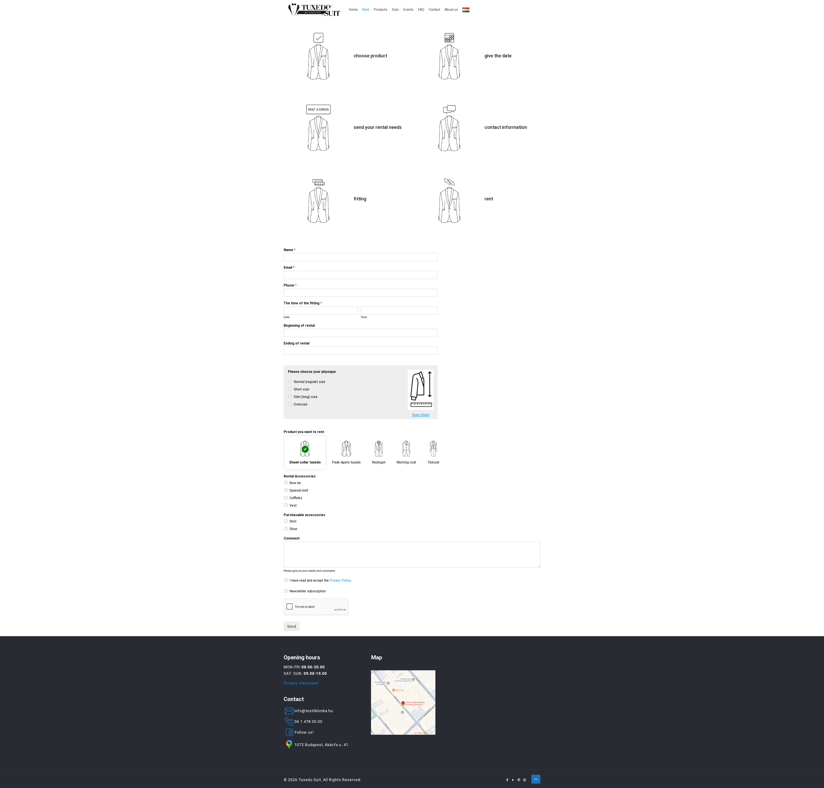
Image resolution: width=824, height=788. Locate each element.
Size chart (420, 415)
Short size (301, 389)
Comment (292, 538)
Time (364, 317)
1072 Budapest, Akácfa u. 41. (321, 744)
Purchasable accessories (304, 515)
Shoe (293, 529)
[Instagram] (525, 780)
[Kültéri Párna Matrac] (403, 733)
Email (289, 267)
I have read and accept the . (320, 580)
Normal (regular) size (309, 382)
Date (286, 317)
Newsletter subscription (307, 591)
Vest (293, 505)
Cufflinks (295, 498)
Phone (290, 285)
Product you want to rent (304, 432)
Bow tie (295, 483)
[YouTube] (513, 780)
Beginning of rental (299, 325)
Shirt (292, 521)
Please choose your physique (312, 372)
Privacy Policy (340, 580)
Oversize (300, 404)
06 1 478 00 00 (308, 721)
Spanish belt (298, 490)
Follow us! (304, 732)
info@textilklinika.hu (313, 711)
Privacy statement (301, 683)
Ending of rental (296, 343)
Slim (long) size (305, 397)
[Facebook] (507, 780)
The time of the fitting (303, 303)
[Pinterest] (519, 780)
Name (289, 250)
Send (291, 626)
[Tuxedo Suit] (314, 9)
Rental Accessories (300, 476)
